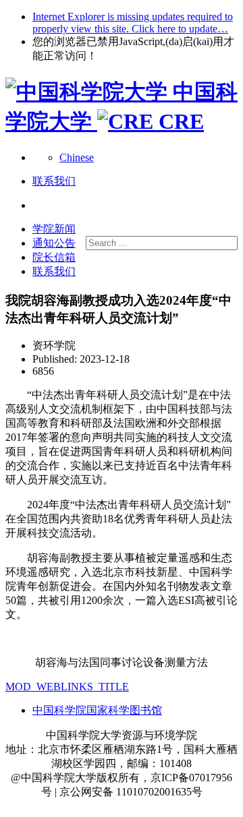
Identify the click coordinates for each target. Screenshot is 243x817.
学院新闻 (54, 229)
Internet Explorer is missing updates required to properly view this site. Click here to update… (132, 22)
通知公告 (54, 243)
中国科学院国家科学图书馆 (97, 710)
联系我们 (54, 271)
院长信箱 (54, 257)
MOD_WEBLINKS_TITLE (67, 686)
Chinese (76, 157)
